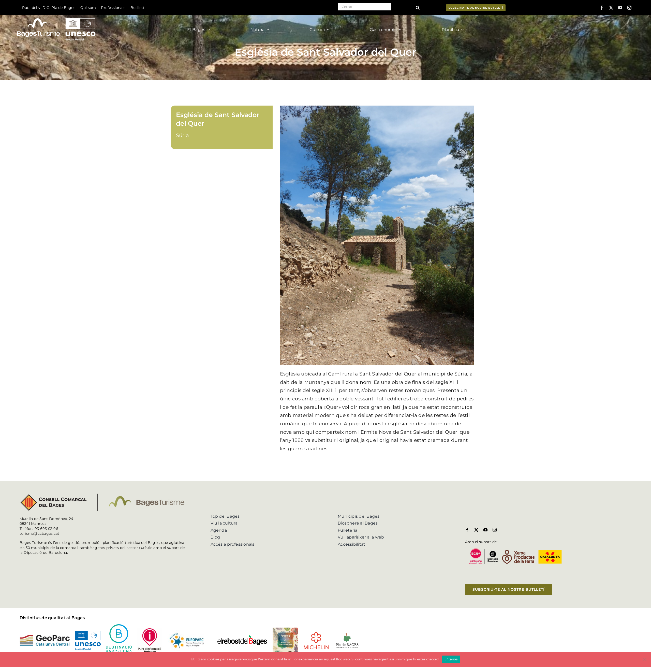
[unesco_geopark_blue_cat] (88, 632)
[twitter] (611, 8)
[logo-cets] (187, 632)
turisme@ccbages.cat (40, 533)
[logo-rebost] (242, 636)
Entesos (451, 659)
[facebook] (602, 8)
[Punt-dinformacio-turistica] (149, 629)
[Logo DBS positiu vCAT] (118, 626)
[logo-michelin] (316, 633)
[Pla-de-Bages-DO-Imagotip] (347, 634)
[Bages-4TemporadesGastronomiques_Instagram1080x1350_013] (285, 629)
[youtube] (620, 8)
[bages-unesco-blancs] (56, 16)
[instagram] (629, 8)
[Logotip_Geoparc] (45, 636)
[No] (644, 659)
